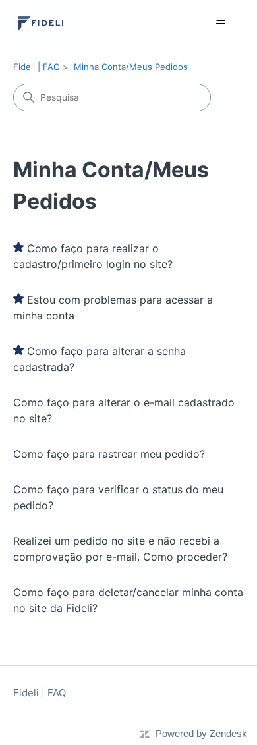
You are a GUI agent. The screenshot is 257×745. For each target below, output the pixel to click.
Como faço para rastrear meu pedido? (109, 453)
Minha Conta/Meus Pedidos (131, 66)
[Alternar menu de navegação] (221, 23)
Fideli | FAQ (36, 66)
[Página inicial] (41, 23)
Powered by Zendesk (201, 733)
